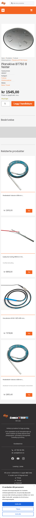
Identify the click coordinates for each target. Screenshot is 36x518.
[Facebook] (12, 458)
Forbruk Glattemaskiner (6, 79)
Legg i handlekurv (23, 103)
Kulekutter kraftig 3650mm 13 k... (13, 257)
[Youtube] (18, 458)
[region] (18, 501)
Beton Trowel (5, 85)
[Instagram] (23, 458)
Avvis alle (18, 514)
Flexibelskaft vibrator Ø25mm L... (13, 380)
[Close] (34, 486)
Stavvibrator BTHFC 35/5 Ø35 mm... (14, 318)
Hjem (3, 58)
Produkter (9, 58)
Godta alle (18, 504)
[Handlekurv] (31, 10)
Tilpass (18, 509)
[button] (3, 10)
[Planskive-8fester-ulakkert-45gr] (18, 40)
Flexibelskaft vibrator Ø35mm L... (13, 195)
